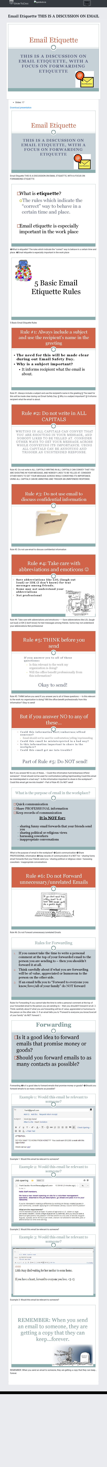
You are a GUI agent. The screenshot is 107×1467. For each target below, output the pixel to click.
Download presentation (20, 107)
